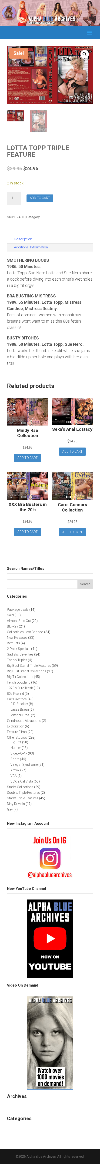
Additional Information (31, 247)
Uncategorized (20, 1128)
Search (85, 584)
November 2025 (22, 1105)
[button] (84, 54)
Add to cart (40, 198)
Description (23, 239)
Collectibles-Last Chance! (60, 217)
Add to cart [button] (27, 458)
